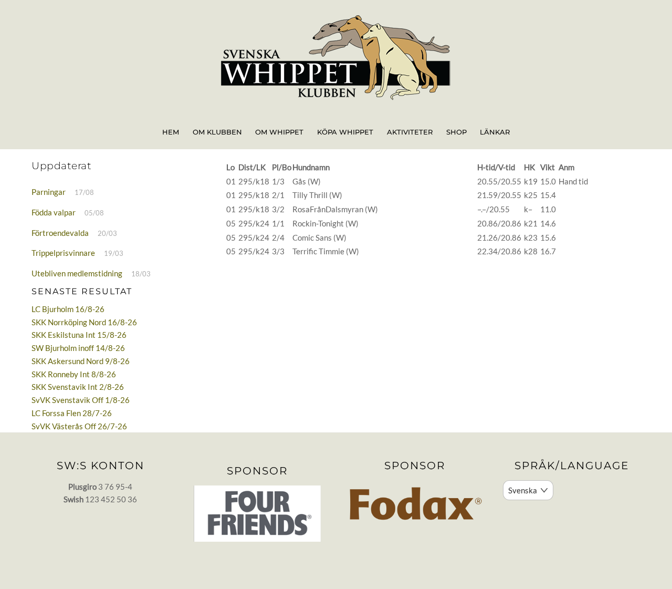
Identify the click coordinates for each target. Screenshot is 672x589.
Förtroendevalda (60, 232)
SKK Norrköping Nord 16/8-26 (84, 322)
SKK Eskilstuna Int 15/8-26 (79, 334)
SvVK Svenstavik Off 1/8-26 (81, 400)
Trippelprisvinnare (63, 252)
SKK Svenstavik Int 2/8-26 (78, 386)
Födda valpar (54, 212)
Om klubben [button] (217, 132)
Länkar (495, 132)
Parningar (49, 192)
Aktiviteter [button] (410, 132)
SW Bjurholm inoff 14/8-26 (78, 348)
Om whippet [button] (279, 132)
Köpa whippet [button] (345, 132)
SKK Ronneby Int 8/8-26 (74, 374)
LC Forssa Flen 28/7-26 (72, 413)
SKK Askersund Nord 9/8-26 (81, 361)
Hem (170, 132)
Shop (456, 132)
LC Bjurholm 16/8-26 (68, 309)
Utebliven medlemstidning (77, 273)
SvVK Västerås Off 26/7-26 (79, 426)
